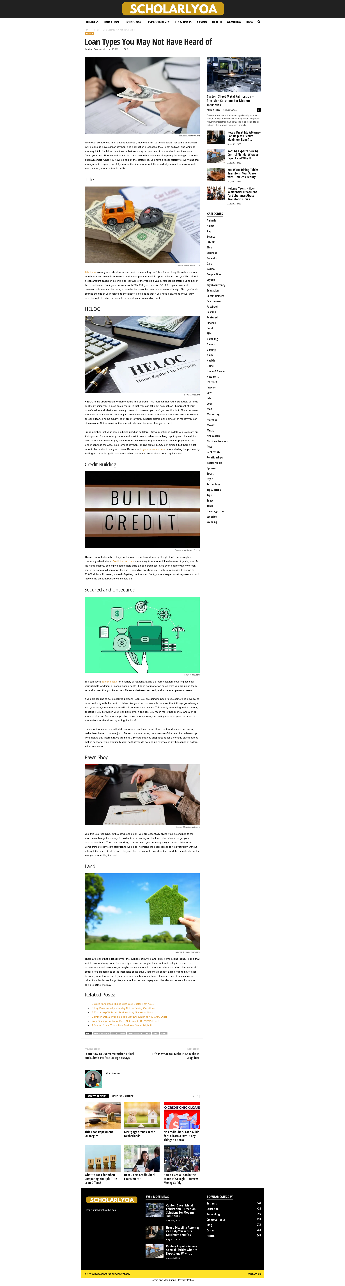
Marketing (213, 414)
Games (211, 344)
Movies (211, 425)
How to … (213, 377)
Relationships (215, 457)
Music (210, 430)
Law (209, 393)
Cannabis (212, 258)
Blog (249, 22)
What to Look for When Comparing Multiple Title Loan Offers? (101, 1179)
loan (122, 1033)
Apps (210, 231)
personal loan (109, 681)
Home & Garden (216, 371)
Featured (212, 317)
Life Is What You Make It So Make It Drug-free (175, 1056)
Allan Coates (94, 49)
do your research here (152, 449)
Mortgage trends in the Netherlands (139, 1134)
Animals (211, 220)
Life (209, 398)
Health (217, 22)
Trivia (210, 506)
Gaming (211, 350)
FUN (209, 334)
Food (210, 328)
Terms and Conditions (163, 1279)
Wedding (212, 522)
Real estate (214, 452)
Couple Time (214, 274)
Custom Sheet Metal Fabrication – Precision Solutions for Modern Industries (230, 100)
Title (155, 1033)
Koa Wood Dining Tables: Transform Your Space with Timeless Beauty (243, 173)
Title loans (90, 272)
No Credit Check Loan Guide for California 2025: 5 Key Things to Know (181, 1136)
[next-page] (198, 1096)
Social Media (214, 463)
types (163, 1033)
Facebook (212, 307)
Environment (214, 301)
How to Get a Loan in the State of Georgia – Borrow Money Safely (181, 1179)
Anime (210, 226)
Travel (210, 500)
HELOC (114, 1033)
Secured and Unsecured (139, 1033)
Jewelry (211, 387)
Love (209, 404)
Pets (209, 447)
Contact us (254, 1274)
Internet (212, 382)
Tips (209, 495)
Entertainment (215, 296)
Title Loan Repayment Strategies (99, 1134)
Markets (212, 420)
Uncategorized (215, 511)
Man (209, 409)
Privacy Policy (186, 1279)
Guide (210, 355)
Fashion (211, 312)
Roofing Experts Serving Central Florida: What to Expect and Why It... (243, 154)
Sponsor (212, 468)
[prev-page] (193, 1096)
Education (111, 22)
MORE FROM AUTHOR (123, 1096)
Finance (96, 30)
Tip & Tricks (183, 22)
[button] (259, 22)
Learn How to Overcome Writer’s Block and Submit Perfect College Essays (110, 1056)
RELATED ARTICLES (97, 1096)
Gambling (234, 22)
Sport (210, 474)
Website (212, 517)
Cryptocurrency (157, 22)
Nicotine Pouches (217, 441)
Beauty (211, 237)
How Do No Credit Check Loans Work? (139, 1177)
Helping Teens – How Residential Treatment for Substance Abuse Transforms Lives (242, 193)
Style (210, 479)
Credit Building (101, 1033)
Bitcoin (211, 242)
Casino (202, 22)
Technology (132, 22)
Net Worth (213, 436)
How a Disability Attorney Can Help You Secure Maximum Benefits (244, 136)
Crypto (211, 280)
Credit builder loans (123, 561)
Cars (209, 263)
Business (92, 22)
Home (87, 30)
